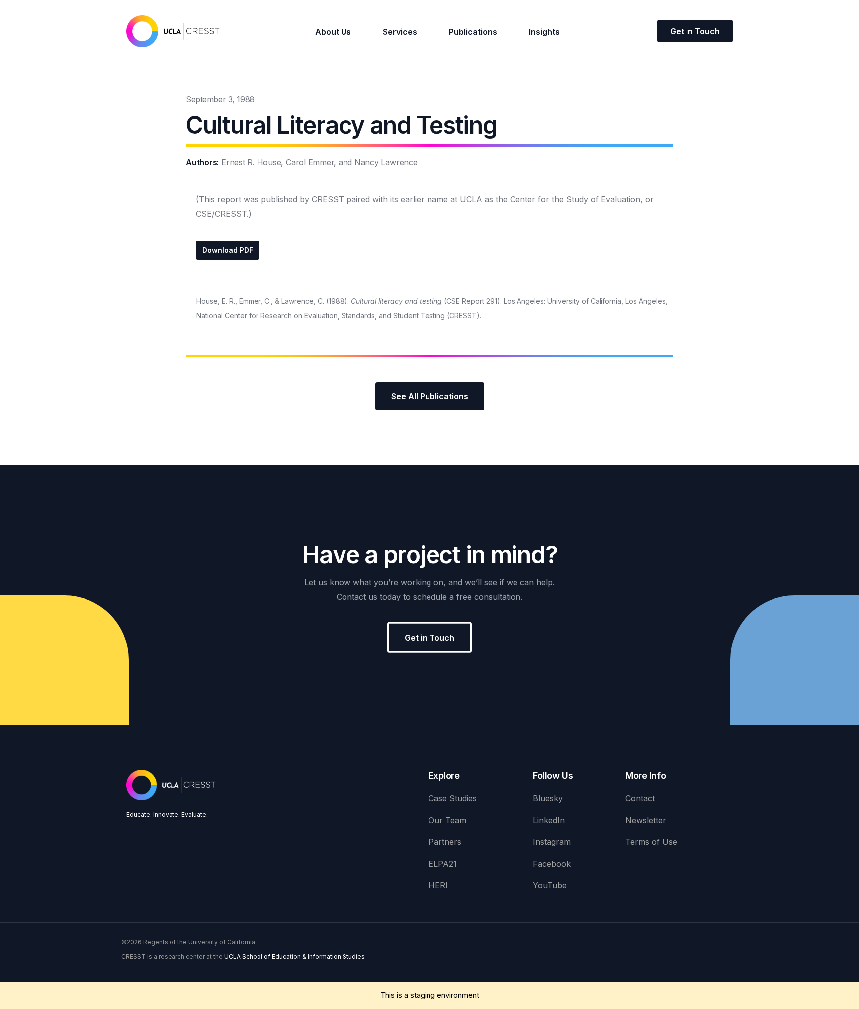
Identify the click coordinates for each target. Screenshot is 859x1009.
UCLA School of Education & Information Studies (294, 956)
